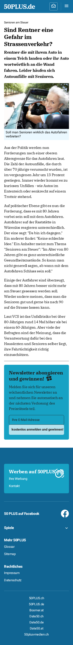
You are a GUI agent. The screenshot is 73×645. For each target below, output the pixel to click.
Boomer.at (36, 610)
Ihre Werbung (18, 478)
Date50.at (36, 628)
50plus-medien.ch (36, 634)
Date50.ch (36, 616)
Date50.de (36, 622)
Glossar (9, 546)
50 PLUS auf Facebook (21, 513)
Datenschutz (12, 580)
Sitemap (10, 554)
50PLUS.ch (36, 598)
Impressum (12, 573)
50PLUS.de (36, 604)
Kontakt (14, 486)
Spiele (9, 528)
